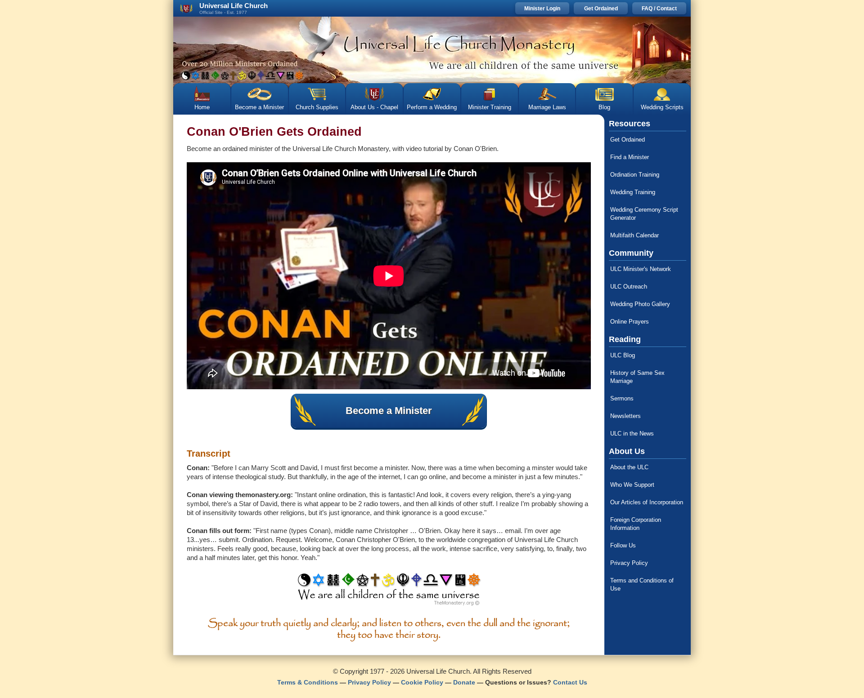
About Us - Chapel (374, 107)
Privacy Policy (629, 563)
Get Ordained (601, 8)
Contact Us (570, 682)
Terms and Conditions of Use (642, 584)
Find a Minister (629, 157)
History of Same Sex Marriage (637, 376)
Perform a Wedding (432, 107)
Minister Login (542, 8)
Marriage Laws (547, 107)
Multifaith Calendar (634, 235)
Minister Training (489, 107)
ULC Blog (622, 355)
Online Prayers (629, 321)
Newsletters (625, 416)
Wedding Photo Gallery (640, 304)
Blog (604, 107)
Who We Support (632, 484)
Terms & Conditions (307, 682)
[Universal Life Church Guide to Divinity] (389, 591)
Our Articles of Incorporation (646, 502)
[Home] (432, 50)
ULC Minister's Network (640, 269)
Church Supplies (317, 107)
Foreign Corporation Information (635, 523)
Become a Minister (259, 107)
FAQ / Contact (659, 8)
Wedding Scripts (662, 107)
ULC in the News (632, 433)
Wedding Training (632, 192)
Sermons (622, 398)
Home (202, 107)
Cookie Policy (422, 682)
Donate (464, 682)
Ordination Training (634, 174)
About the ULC (629, 467)
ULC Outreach (628, 286)
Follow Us (623, 545)
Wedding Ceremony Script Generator (644, 213)
